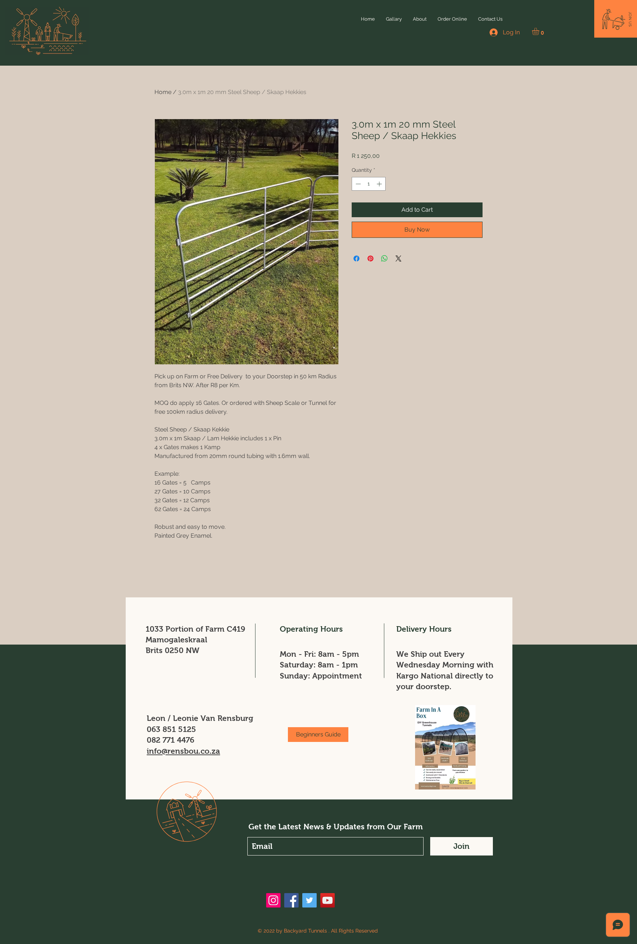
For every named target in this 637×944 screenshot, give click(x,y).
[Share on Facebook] (356, 258)
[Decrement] (357, 183)
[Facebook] (291, 900)
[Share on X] (398, 258)
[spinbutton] (368, 183)
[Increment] (379, 183)
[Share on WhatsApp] (384, 258)
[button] (540, 31)
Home (162, 92)
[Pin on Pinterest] (370, 258)
